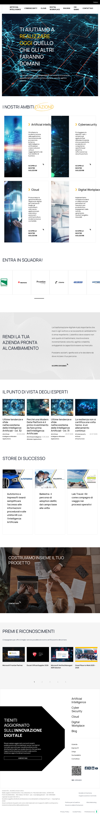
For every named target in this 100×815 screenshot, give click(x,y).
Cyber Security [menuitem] (77, 709)
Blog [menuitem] (74, 731)
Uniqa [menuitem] (74, 752)
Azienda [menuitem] (74, 744)
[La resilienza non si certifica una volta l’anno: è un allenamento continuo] (86, 419)
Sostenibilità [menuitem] (76, 755)
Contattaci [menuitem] (76, 759)
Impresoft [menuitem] (75, 748)
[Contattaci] (50, 580)
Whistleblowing (91, 802)
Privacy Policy (64, 812)
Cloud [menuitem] (75, 716)
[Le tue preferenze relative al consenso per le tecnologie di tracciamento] (96, 811)
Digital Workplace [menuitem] (78, 723)
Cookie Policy (77, 812)
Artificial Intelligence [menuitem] (79, 700)
